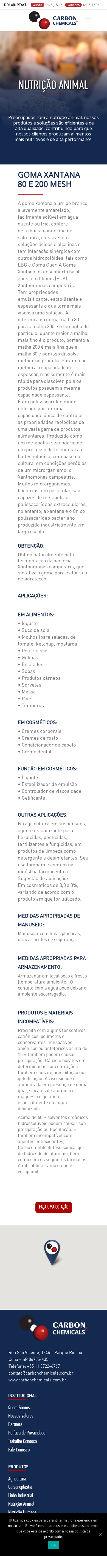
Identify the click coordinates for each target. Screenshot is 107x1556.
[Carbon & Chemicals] (53, 20)
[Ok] (100, 1534)
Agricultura (17, 1479)
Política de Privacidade (26, 1433)
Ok (53, 1545)
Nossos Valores (20, 1416)
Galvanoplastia (20, 1487)
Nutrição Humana (22, 1512)
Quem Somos (19, 1408)
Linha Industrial (20, 1496)
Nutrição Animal (21, 1504)
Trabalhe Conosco (22, 1441)
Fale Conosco (19, 1450)
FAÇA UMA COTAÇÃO (53, 1207)
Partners (15, 1424)
